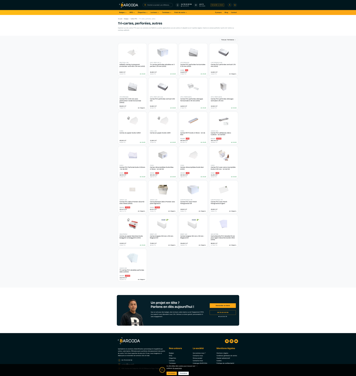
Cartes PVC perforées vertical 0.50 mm (162, 100)
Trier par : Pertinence (227, 40)
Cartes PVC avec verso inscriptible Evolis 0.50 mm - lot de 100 (223, 168)
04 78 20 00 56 (222, 312)
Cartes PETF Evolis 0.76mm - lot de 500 (192, 134)
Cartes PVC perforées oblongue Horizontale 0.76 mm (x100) (191, 100)
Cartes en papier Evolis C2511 (160, 133)
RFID (170, 356)
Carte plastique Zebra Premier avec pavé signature (162, 202)
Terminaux (172, 363)
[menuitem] (123, 12)
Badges (171, 353)
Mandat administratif (223, 358)
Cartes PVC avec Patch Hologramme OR (188, 202)
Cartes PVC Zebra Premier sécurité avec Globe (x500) (132, 202)
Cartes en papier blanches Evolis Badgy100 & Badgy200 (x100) (131, 237)
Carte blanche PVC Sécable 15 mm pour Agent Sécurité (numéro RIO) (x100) (223, 237)
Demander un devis (217, 5)
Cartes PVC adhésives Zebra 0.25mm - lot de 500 (221, 134)
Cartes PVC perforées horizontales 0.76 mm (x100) (192, 65)
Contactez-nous (198, 356)
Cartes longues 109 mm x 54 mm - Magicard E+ (162, 237)
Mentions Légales (222, 353)
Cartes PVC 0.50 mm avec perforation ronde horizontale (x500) (130, 100)
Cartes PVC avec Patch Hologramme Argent (219, 202)
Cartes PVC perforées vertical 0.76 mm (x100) (223, 65)
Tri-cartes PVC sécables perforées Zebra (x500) (132, 271)
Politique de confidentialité (225, 363)
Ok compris (171, 373)
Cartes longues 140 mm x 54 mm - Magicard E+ (192, 237)
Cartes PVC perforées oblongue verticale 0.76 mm (222, 100)
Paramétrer (183, 373)
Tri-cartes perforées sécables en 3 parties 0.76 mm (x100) (162, 65)
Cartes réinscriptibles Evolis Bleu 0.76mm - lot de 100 (161, 168)
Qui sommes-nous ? (199, 353)
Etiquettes (172, 358)
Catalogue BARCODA (200, 363)
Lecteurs (172, 361)
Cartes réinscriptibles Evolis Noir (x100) (192, 168)
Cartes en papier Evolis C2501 (130, 133)
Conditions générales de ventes (226, 356)
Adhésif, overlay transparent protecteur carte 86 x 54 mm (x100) (132, 65)
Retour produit (197, 358)
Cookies (219, 361)
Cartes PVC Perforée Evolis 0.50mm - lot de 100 (132, 168)
